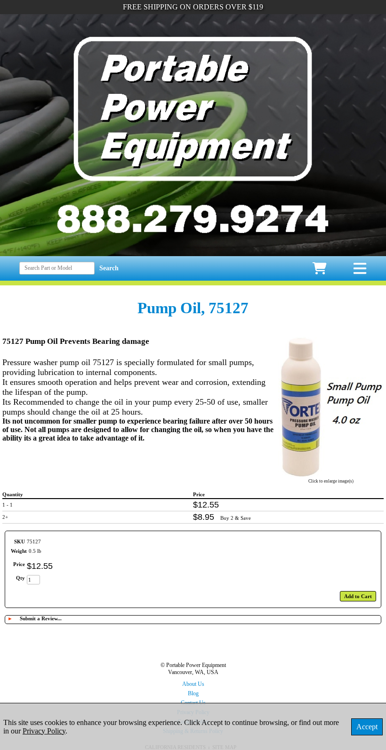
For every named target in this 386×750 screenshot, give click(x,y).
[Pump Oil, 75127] (331, 475)
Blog (193, 693)
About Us (193, 684)
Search (109, 268)
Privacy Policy (44, 731)
